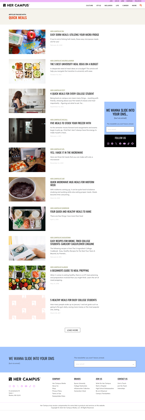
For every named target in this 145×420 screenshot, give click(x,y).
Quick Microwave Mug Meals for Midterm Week (72, 183)
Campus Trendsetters (103, 393)
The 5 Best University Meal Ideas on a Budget (74, 64)
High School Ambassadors (105, 388)
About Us (55, 386)
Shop (54, 388)
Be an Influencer (101, 391)
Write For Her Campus (103, 383)
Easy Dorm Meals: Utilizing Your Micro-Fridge (74, 34)
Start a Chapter (101, 386)
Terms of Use (56, 393)
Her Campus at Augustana (60, 237)
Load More (72, 330)
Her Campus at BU (57, 31)
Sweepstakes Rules (58, 396)
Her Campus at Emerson (59, 208)
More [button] (134, 5)
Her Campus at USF (57, 178)
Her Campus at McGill (59, 119)
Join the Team (122, 386)
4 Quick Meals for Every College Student (72, 93)
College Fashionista (80, 386)
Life (117, 5)
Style (98, 5)
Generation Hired (80, 391)
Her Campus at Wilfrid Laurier (62, 60)
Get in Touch (122, 383)
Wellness (108, 5)
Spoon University (79, 383)
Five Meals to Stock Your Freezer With (70, 123)
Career (125, 5)
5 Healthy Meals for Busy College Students (73, 300)
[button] (141, 5)
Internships (121, 388)
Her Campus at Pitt (57, 90)
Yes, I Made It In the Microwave (66, 152)
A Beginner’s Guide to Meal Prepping (69, 270)
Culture (89, 5)
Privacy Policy (57, 391)
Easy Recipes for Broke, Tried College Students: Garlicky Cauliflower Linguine (72, 242)
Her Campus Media (59, 383)
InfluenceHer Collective (82, 388)
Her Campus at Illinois (59, 267)
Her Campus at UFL (57, 149)
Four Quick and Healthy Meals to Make (70, 211)
